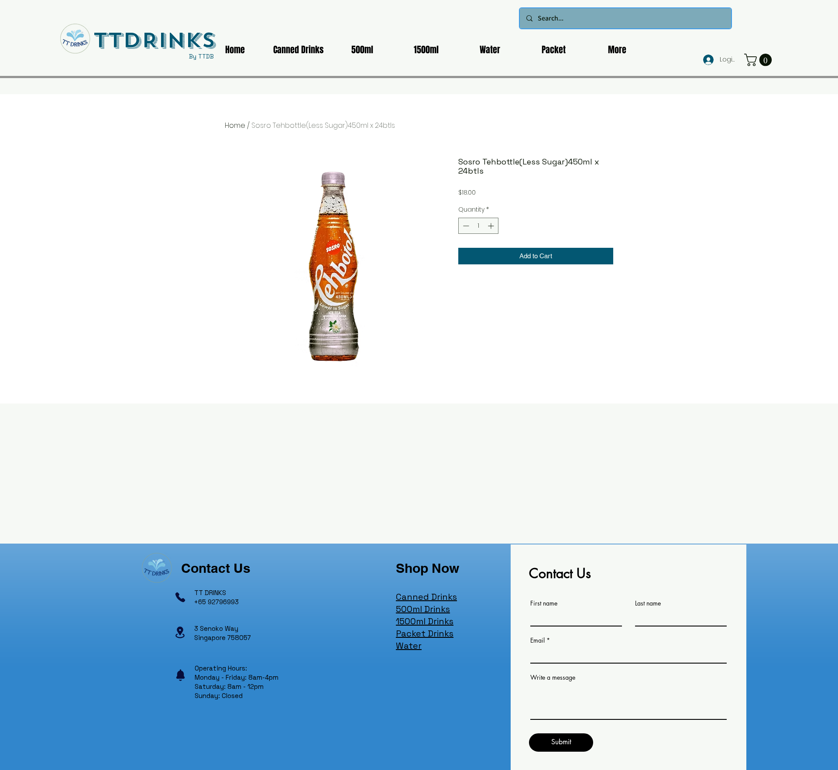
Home (235, 125)
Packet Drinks (424, 633)
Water (409, 645)
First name (543, 603)
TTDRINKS (154, 40)
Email (537, 640)
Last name (648, 603)
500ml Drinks (423, 609)
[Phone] (180, 597)
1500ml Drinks (424, 621)
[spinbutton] (478, 225)
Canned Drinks (426, 596)
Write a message (552, 677)
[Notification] (180, 675)
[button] (759, 60)
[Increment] (491, 225)
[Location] (180, 632)
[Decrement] (465, 225)
